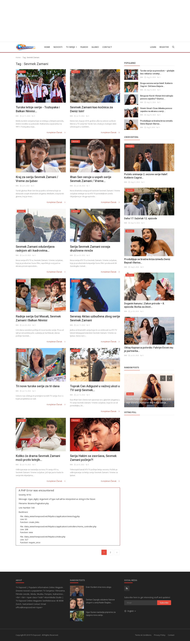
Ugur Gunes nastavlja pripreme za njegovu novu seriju (101, 613)
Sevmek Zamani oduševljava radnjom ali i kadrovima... (35, 248)
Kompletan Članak (55, 132)
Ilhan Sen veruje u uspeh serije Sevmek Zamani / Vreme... (90, 179)
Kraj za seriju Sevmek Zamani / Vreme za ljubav (37, 179)
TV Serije (71, 47)
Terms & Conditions (143, 635)
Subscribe (164, 602)
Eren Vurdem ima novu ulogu (98, 587)
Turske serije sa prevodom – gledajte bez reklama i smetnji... (157, 72)
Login (153, 47)
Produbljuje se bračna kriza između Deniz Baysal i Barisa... (156, 122)
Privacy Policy (159, 635)
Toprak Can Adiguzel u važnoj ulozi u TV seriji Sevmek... (95, 388)
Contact (107, 47)
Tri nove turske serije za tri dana (38, 386)
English (130, 611)
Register (164, 47)
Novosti (58, 47)
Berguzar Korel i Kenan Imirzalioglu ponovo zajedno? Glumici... (156, 97)
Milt (17, 116)
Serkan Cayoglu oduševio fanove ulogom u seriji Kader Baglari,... (100, 601)
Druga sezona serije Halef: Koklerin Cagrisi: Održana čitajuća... (156, 84)
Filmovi (84, 47)
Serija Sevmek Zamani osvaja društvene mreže (90, 248)
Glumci (95, 47)
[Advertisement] (95, 20)
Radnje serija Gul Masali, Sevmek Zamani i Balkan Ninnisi (38, 318)
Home (47, 47)
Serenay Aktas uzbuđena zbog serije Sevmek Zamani (95, 318)
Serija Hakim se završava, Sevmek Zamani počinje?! (93, 458)
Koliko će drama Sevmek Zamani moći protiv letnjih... (38, 458)
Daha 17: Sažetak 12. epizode (140, 218)
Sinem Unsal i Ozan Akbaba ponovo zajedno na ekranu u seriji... (156, 109)
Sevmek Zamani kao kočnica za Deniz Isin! (91, 109)
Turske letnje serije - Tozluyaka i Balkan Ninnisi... (38, 109)
